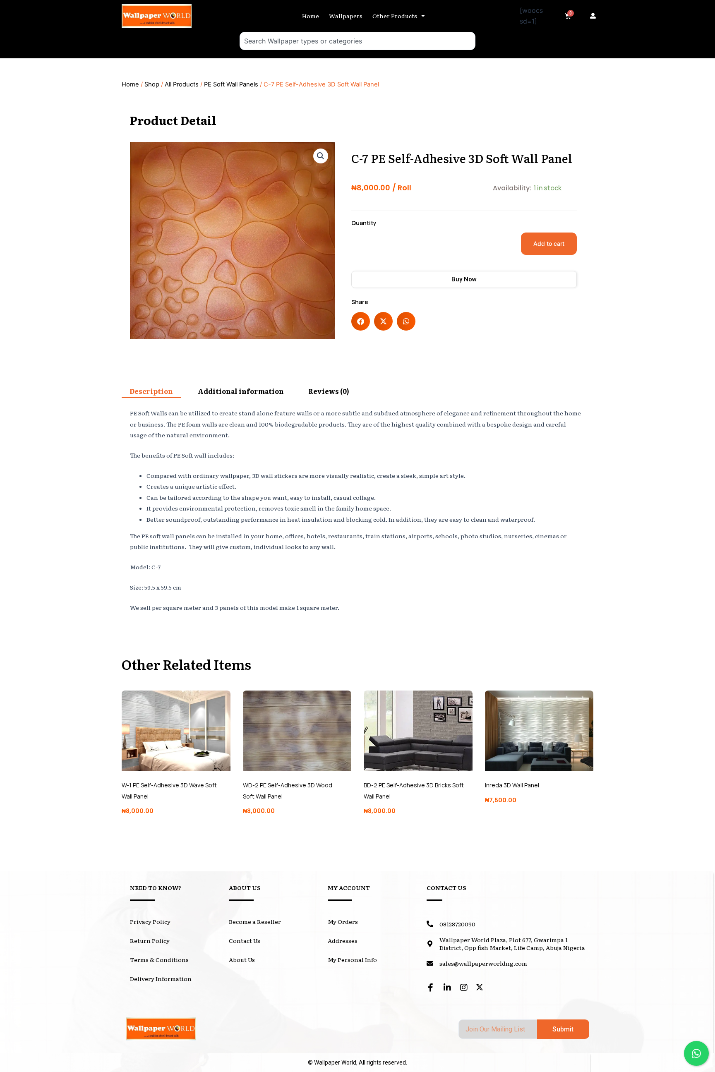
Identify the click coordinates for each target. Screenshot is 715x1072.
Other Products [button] (394, 16)
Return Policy (150, 940)
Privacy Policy (150, 921)
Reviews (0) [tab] (328, 391)
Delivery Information (161, 978)
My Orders (343, 921)
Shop (151, 84)
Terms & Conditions (159, 959)
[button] (595, 15)
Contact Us (244, 940)
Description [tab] (151, 391)
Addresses (343, 940)
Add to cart (548, 243)
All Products (182, 84)
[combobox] (357, 41)
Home (310, 16)
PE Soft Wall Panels (231, 84)
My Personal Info (352, 959)
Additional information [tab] (241, 391)
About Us (242, 959)
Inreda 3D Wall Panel (512, 785)
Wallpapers (345, 16)
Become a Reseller (255, 921)
